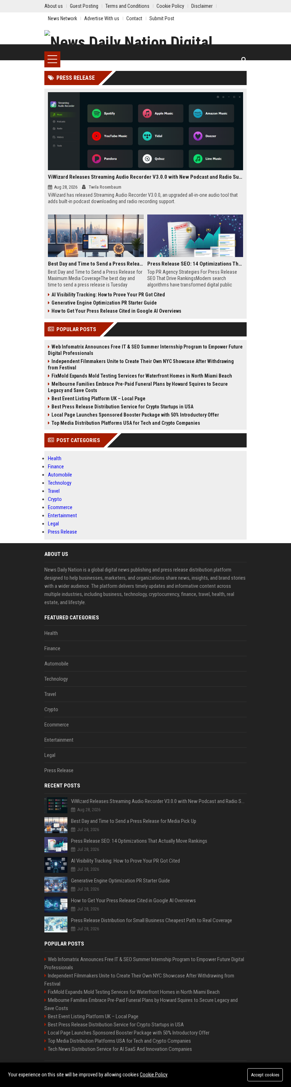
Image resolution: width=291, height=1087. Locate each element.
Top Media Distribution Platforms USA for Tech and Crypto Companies (125, 423)
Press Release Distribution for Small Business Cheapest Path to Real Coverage (151, 920)
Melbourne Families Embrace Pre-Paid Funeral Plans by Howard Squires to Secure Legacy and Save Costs (138, 387)
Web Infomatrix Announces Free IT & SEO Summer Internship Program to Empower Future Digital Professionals (145, 350)
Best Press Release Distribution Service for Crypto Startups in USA (122, 406)
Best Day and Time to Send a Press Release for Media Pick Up (96, 264)
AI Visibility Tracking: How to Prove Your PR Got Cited (108, 294)
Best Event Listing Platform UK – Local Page (98, 398)
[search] (244, 59)
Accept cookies (265, 1074)
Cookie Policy (154, 1074)
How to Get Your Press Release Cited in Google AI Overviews (116, 311)
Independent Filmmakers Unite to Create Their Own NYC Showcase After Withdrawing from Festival (141, 364)
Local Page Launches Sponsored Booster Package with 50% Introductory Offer (135, 415)
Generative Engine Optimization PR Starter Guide (104, 303)
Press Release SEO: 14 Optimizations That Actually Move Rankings (195, 264)
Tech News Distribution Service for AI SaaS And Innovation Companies (120, 1049)
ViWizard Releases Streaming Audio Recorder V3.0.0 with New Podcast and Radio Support (145, 177)
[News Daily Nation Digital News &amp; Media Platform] (145, 40)
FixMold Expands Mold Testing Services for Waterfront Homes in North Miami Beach (141, 376)
